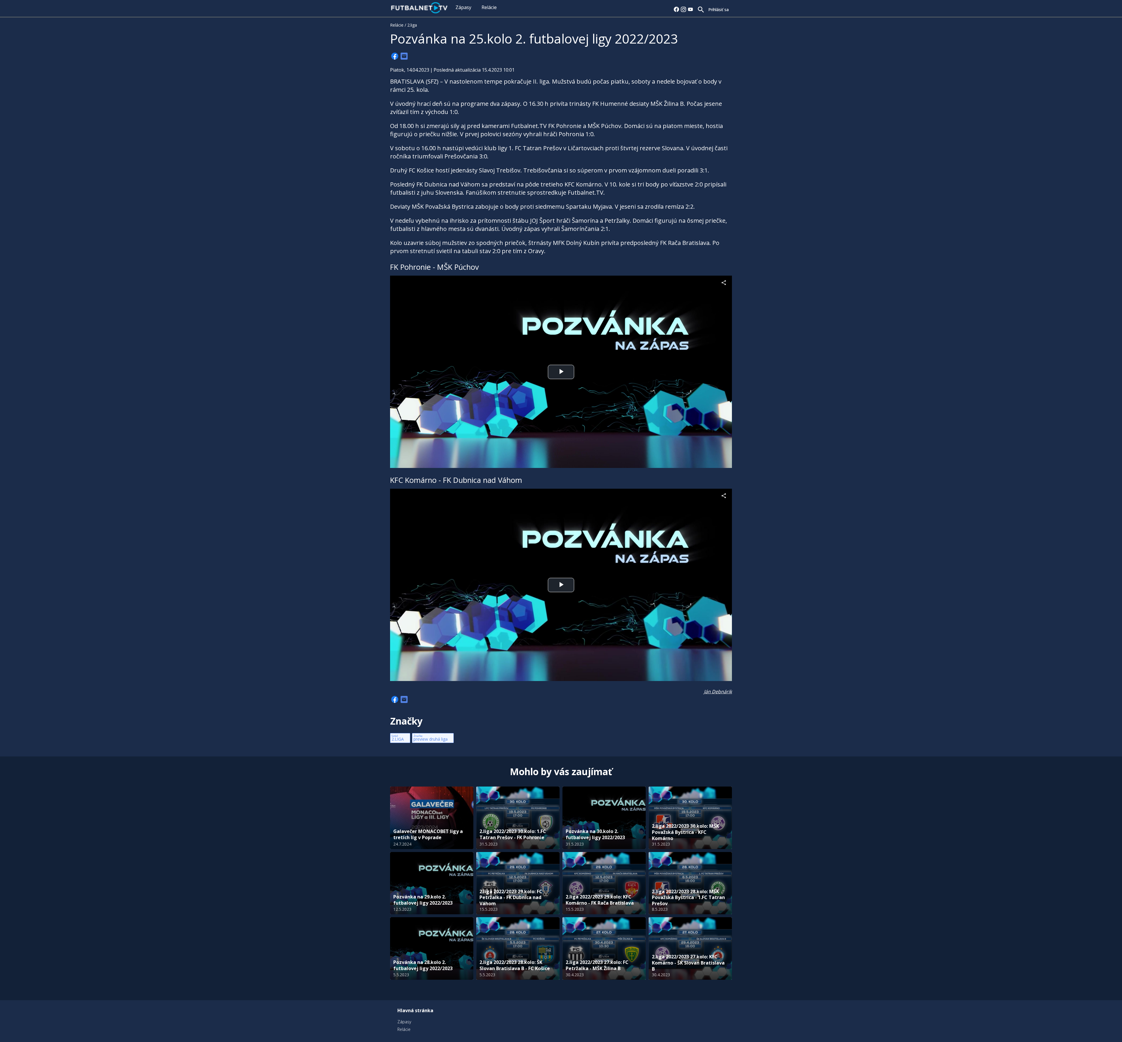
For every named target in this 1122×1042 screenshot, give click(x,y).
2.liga (412, 25)
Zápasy (463, 7)
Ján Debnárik (718, 691)
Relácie (489, 7)
